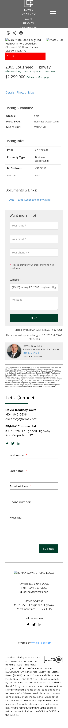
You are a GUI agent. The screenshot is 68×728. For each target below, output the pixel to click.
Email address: (19, 486)
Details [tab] (9, 92)
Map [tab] (31, 92)
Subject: (14, 279)
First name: (17, 455)
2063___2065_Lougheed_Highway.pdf (30, 199)
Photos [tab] (21, 92)
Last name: (17, 470)
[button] (7, 443)
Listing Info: (14, 140)
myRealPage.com (41, 642)
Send (34, 318)
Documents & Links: (21, 190)
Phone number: (20, 502)
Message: (16, 517)
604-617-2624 (31, 353)
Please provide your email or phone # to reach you (32, 266)
